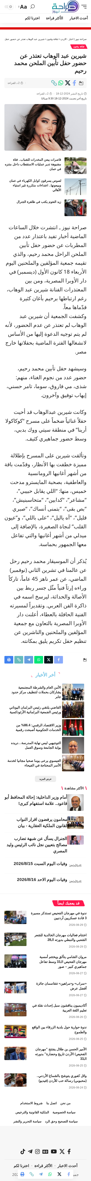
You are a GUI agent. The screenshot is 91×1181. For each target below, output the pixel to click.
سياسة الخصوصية (64, 1112)
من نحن (65, 1103)
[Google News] (45, 1151)
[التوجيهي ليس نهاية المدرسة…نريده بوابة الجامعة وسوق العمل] (73, 745)
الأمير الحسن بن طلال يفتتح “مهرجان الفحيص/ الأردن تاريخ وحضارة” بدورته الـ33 (61, 1054)
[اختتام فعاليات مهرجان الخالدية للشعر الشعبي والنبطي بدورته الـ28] (15, 939)
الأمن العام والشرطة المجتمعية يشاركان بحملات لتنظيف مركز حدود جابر (36, 692)
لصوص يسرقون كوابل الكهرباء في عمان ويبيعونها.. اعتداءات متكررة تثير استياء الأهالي (35, 185)
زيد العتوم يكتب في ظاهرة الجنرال (39, 201)
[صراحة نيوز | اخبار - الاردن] (65, 6)
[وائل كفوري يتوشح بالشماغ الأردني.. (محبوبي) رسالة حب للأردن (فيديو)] (15, 1080)
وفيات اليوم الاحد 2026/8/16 (42, 879)
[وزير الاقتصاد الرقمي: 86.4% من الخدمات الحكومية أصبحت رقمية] (73, 727)
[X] (62, 1151)
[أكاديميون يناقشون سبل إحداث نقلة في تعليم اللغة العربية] (15, 1009)
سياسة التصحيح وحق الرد (61, 1121)
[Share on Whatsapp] (61, 83)
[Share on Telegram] (41, 1174)
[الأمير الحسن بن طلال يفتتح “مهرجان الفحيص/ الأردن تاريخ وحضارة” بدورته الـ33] (15, 1053)
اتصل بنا (51, 1103)
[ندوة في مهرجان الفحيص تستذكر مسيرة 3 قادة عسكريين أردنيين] (15, 917)
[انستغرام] (37, 1151)
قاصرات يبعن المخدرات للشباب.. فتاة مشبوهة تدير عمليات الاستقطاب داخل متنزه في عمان (33, 164)
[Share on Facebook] (74, 83)
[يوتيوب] (54, 1151)
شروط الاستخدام (31, 1103)
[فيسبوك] (69, 1151)
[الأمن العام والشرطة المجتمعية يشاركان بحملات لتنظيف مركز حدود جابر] (73, 692)
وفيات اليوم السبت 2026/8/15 (40, 863)
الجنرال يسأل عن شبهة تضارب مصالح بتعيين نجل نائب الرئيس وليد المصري (37, 844)
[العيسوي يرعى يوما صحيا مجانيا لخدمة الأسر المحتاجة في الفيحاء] (73, 763)
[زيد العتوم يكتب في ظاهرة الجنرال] (75, 207)
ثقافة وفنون (78, 46)
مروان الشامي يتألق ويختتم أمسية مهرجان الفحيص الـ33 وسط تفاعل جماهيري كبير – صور (63, 961)
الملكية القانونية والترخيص (32, 1112)
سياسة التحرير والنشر (27, 1121)
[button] (83, 6)
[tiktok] (22, 1151)
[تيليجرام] (30, 1151)
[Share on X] (67, 83)
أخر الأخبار (45, 674)
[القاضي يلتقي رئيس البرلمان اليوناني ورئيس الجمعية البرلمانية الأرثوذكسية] (73, 709)
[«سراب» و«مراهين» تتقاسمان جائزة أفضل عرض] (15, 987)
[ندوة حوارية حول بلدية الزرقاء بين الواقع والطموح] (15, 1031)
